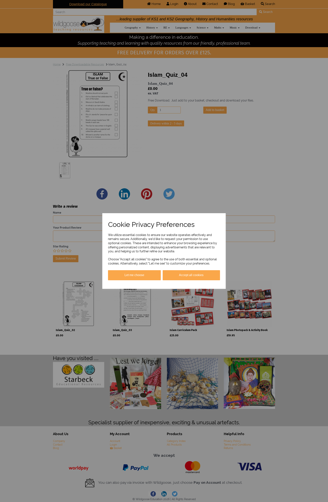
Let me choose (134, 275)
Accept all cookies (191, 275)
